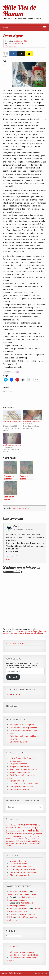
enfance (19, 831)
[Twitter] (21, 53)
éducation (37, 843)
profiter (26, 839)
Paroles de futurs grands (32, 421)
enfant (27, 830)
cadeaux (28, 828)
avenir (39, 825)
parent (8, 839)
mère (33, 837)
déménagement (11, 831)
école (31, 843)
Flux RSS (12, 947)
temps (21, 841)
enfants (38, 830)
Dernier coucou (16, 761)
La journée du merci (19, 742)
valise (39, 841)
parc (41, 837)
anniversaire (31, 825)
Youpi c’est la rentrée (19, 767)
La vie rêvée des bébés (20, 508)
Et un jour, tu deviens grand (22, 725)
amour (21, 824)
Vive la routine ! (17, 781)
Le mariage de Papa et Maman (23, 869)
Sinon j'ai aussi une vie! (20, 875)
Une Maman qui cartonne (12, 445)
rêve (35, 839)
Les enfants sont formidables (23, 872)
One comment (10, 46)
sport (13, 841)
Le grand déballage (18, 764)
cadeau (22, 828)
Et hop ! (13, 677)
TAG (17, 841)
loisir (7, 837)
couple (34, 827)
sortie (8, 841)
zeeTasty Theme (40, 973)
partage (13, 839)
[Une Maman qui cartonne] (12, 438)
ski (38, 839)
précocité (30, 839)
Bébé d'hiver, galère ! (19, 789)
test (25, 841)
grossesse (37, 833)
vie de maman (15, 843)
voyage (25, 843)
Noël (37, 837)
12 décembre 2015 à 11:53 (23, 529)
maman (15, 836)
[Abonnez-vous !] (29, 53)
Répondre (10, 560)
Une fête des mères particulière (24, 728)
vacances (32, 841)
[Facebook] (13, 53)
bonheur (9, 828)
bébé (16, 827)
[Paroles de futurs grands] (32, 415)
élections (8, 845)
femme (18, 833)
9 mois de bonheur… (19, 861)
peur (17, 839)
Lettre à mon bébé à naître (22, 758)
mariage (24, 837)
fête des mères (27, 833)
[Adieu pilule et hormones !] (12, 415)
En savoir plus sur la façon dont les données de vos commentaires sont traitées (24, 632)
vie (7, 843)
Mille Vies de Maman (15, 43)
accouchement (11, 825)
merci (29, 837)
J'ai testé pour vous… (19, 864)
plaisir (21, 839)
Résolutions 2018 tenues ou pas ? (25, 784)
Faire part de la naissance (21, 787)
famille (10, 833)
